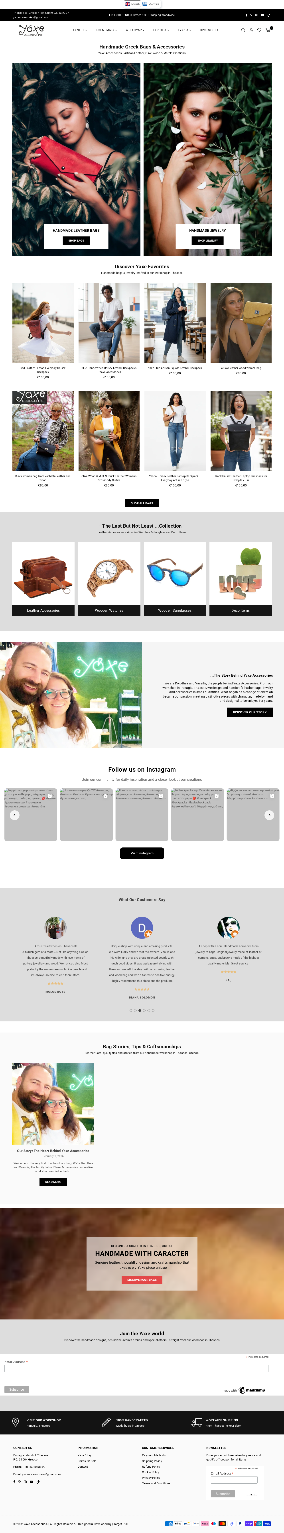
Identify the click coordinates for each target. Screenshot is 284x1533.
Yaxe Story (85, 1455)
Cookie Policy (151, 1472)
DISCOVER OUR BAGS (142, 1279)
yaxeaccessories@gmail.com (31, 17)
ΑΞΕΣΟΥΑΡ (134, 30)
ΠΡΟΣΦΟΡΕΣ (209, 30)
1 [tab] (131, 1010)
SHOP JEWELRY (207, 240)
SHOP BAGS (76, 240)
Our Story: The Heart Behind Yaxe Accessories (53, 1151)
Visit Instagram (142, 853)
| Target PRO (120, 1524)
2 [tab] (135, 1010)
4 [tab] (144, 1010)
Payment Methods (154, 1455)
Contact (83, 1466)
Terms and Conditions (156, 1483)
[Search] (243, 30)
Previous (7, 961)
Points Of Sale (87, 1461)
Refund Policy (151, 1466)
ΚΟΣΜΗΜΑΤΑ (105, 30)
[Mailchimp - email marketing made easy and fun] (244, 1394)
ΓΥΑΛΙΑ (183, 30)
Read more (53, 1182)
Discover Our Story (250, 712)
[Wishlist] (259, 30)
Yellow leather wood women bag (241, 368)
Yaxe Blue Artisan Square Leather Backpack (175, 368)
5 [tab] (149, 1010)
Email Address (16, 1362)
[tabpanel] (55, 958)
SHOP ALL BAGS (142, 503)
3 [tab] (140, 1010)
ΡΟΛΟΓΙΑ (160, 30)
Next (277, 961)
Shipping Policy (152, 1461)
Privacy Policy (151, 1477)
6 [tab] (153, 1010)
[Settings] (251, 30)
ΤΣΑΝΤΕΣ (78, 30)
